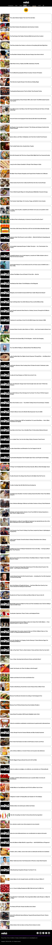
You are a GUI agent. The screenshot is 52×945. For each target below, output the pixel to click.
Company (17, 937)
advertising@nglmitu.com (24, 937)
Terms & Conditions (10, 937)
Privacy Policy (4, 937)
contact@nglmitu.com (33, 937)
